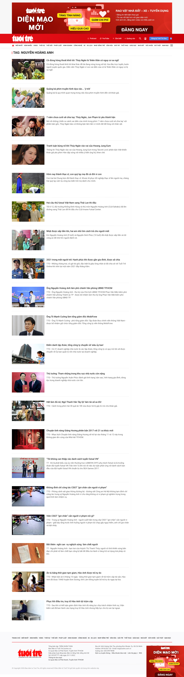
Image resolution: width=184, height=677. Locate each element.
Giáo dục (133, 45)
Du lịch (90, 45)
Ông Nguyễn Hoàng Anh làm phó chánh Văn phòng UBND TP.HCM (79, 288)
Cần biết (118, 39)
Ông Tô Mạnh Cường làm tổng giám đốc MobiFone (71, 316)
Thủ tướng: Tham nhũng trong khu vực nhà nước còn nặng (75, 373)
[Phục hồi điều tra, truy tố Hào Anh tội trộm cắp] (28, 610)
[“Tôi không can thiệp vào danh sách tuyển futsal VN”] (28, 468)
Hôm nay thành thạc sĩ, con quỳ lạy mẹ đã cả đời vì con (74, 174)
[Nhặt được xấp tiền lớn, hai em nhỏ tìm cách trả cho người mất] (28, 240)
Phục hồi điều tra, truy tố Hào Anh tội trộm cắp (69, 601)
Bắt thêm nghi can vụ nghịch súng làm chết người (72, 544)
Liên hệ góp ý (132, 653)
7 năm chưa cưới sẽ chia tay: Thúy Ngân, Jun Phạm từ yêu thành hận (80, 117)
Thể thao (124, 45)
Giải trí (117, 45)
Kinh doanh (67, 45)
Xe (84, 45)
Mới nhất (19, 45)
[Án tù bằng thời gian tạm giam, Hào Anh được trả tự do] (28, 581)
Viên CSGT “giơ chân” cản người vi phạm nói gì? (70, 516)
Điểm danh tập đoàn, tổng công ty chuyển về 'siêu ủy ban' (75, 345)
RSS (140, 653)
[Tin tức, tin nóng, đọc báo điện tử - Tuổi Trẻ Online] (22, 38)
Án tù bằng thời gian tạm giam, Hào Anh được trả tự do (73, 573)
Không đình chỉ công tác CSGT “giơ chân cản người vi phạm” (76, 487)
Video (35, 45)
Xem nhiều (28, 45)
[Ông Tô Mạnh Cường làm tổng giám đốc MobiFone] (28, 325)
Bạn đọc (165, 45)
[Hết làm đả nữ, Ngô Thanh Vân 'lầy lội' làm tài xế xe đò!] (28, 411)
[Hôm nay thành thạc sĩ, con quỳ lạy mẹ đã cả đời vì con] (28, 183)
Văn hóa (109, 45)
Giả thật (157, 45)
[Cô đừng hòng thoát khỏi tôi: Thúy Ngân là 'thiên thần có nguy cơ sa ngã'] (28, 69)
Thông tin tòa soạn (55, 658)
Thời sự (42, 45)
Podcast (93, 39)
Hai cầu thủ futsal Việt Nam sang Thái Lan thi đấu (71, 203)
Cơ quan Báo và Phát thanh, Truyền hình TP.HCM (65, 660)
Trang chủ (16, 638)
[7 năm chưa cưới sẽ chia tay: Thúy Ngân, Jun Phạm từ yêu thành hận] (28, 126)
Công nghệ (78, 45)
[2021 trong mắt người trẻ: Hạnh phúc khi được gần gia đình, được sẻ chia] (28, 268)
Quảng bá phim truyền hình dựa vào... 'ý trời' (68, 89)
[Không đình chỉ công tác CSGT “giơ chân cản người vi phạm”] (28, 496)
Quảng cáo (131, 39)
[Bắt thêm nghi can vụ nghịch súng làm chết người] (28, 553)
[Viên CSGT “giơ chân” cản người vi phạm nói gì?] (28, 525)
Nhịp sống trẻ (99, 45)
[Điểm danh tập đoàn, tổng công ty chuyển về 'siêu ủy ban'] (28, 354)
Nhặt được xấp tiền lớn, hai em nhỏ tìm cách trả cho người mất (77, 231)
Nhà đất (141, 45)
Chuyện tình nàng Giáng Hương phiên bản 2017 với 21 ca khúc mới (79, 430)
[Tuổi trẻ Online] (30, 653)
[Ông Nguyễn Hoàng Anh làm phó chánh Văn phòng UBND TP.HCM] (28, 297)
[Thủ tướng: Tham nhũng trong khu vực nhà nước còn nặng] (28, 382)
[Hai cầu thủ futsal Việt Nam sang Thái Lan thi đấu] (28, 211)
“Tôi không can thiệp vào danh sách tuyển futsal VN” (72, 459)
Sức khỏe (149, 45)
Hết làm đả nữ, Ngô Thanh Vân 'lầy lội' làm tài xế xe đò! (73, 402)
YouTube (105, 39)
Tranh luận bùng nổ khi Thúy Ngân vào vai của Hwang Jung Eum (78, 146)
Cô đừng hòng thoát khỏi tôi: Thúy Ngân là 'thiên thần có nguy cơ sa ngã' (82, 60)
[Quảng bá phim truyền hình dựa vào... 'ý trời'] (28, 97)
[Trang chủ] (13, 45)
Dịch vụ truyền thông (102, 653)
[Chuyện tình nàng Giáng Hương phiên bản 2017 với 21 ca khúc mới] (28, 439)
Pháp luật (58, 45)
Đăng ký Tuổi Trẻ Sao (159, 38)
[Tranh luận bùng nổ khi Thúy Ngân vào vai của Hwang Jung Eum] (28, 154)
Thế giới (49, 45)
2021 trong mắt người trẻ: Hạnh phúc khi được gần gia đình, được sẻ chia (83, 259)
